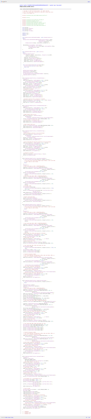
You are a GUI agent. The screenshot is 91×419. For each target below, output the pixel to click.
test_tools (59, 5)
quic (55, 5)
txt (86, 417)
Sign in (89, 1)
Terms (12, 417)
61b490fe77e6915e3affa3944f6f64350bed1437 (37, 5)
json (89, 417)
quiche (21, 5)
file (41, 9)
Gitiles (6, 417)
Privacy (9, 417)
